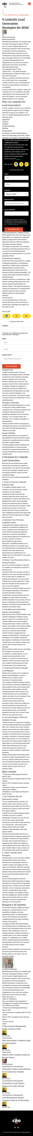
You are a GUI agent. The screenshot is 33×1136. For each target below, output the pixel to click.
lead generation (19, 115)
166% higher (13, 843)
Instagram (5, 325)
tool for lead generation (18, 94)
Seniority (7, 190)
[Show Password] (27, 214)
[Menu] (5, 6)
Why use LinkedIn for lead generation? (14, 1001)
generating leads (7, 277)
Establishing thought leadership (12, 405)
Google (21, 164)
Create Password (9, 209)
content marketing (20, 445)
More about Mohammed (10, 67)
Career (4, 1023)
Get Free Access (11, 76)
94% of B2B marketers (19, 614)
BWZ (16, 1132)
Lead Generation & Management (16, 15)
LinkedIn (16, 164)
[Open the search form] (29, 4)
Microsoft (26, 164)
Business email (9, 199)
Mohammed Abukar (10, 969)
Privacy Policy (22, 224)
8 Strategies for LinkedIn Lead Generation (15, 1003)
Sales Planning (7, 1038)
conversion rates (7, 398)
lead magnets (12, 673)
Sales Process (6, 1052)
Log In (18, 158)
